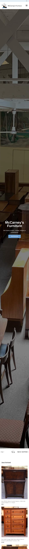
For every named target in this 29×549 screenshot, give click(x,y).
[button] (26, 5)
